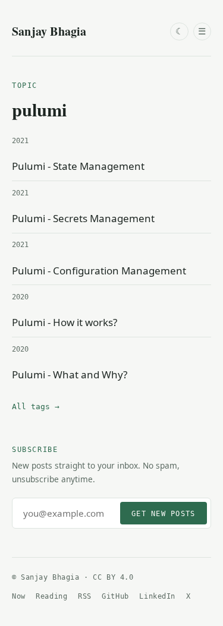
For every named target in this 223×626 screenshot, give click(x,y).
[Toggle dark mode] (179, 31)
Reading (51, 596)
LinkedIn (157, 596)
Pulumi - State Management (78, 166)
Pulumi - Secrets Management (83, 218)
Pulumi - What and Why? (69, 374)
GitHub (115, 596)
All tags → (35, 406)
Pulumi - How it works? (64, 322)
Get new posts (163, 513)
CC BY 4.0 (113, 577)
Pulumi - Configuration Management (99, 270)
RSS (85, 596)
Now (19, 596)
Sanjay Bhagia (49, 31)
